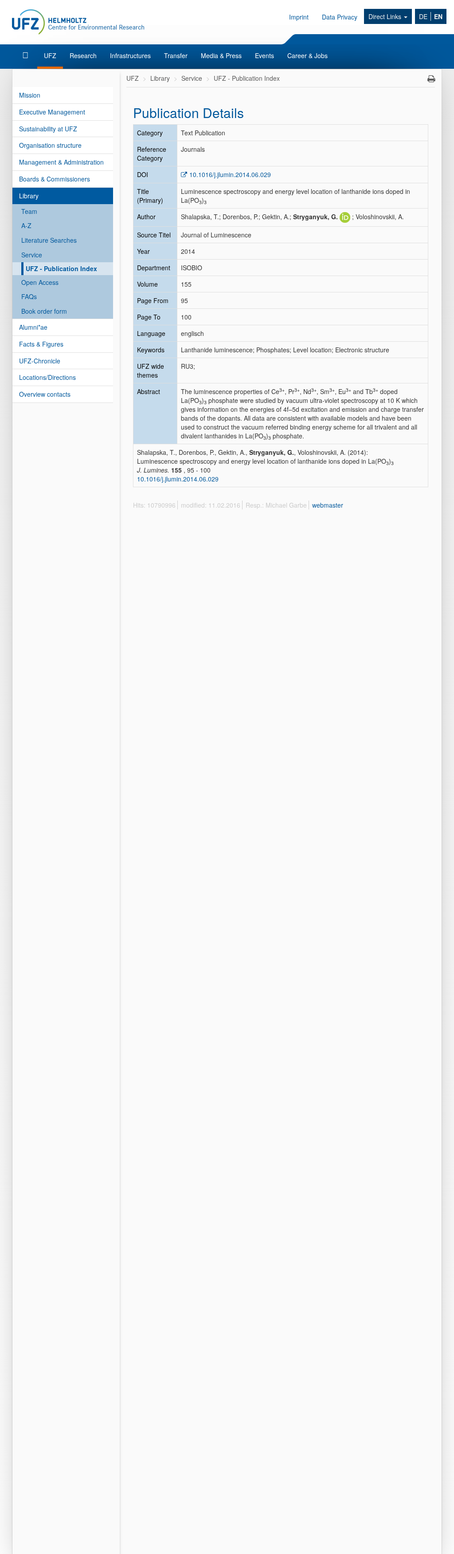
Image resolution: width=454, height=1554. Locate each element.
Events (264, 55)
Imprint (299, 16)
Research (83, 55)
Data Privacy (339, 16)
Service (31, 254)
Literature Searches (49, 240)
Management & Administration (61, 162)
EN (438, 16)
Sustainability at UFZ (48, 128)
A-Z (26, 225)
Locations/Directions (47, 377)
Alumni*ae (33, 327)
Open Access (40, 282)
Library (29, 195)
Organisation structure (50, 145)
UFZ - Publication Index (61, 268)
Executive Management (52, 111)
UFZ (50, 55)
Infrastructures (130, 55)
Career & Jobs (307, 55)
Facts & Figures (41, 343)
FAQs (29, 296)
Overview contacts (44, 394)
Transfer (176, 55)
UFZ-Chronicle (39, 360)
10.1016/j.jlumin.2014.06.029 (230, 174)
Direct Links (385, 16)
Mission (29, 95)
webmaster (327, 505)
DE (423, 16)
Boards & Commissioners (54, 178)
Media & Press (221, 55)
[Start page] (26, 55)
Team (29, 211)
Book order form (44, 311)
